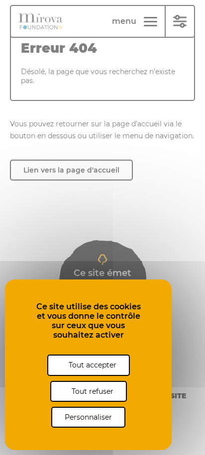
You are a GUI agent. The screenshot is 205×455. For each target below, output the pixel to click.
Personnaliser (88, 417)
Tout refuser (91, 391)
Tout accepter (91, 365)
